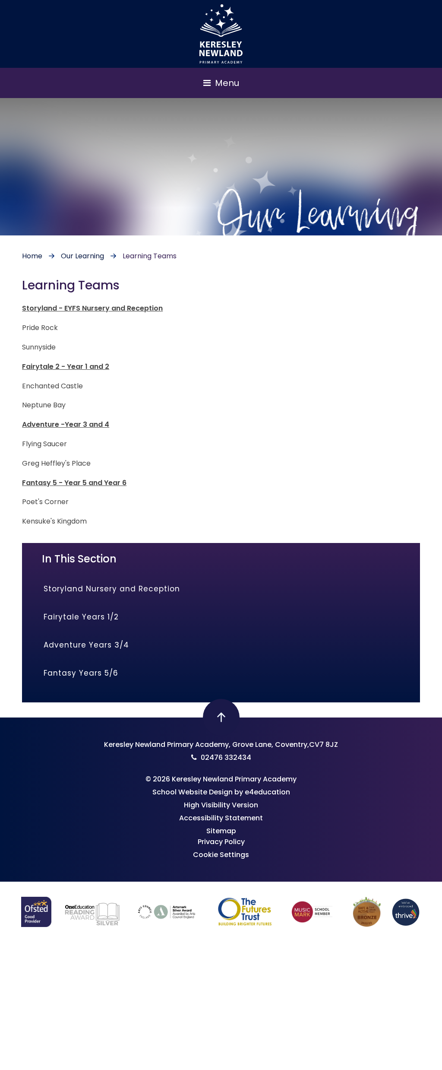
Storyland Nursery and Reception (112, 589)
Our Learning (82, 256)
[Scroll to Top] (221, 717)
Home (32, 256)
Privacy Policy (221, 842)
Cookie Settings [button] (221, 855)
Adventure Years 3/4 (86, 645)
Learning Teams (150, 256)
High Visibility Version (221, 805)
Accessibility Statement (221, 818)
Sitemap (221, 831)
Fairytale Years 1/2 (81, 617)
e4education (267, 792)
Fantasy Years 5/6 (81, 673)
